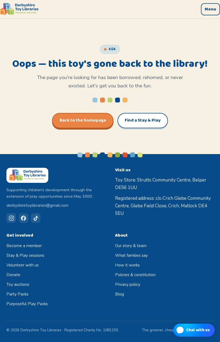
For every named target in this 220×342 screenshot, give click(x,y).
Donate (13, 274)
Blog (119, 294)
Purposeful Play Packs (27, 304)
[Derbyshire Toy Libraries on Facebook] (23, 218)
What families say (131, 255)
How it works (127, 265)
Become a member (24, 245)
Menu (210, 9)
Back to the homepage (83, 120)
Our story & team (130, 245)
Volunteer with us (22, 265)
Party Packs (17, 294)
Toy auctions (17, 284)
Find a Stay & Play (142, 120)
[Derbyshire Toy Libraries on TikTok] (36, 218)
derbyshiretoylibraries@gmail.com (37, 205)
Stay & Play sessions (25, 255)
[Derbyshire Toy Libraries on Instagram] (11, 218)
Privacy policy (127, 284)
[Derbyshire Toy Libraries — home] (19, 9)
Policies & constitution (135, 274)
